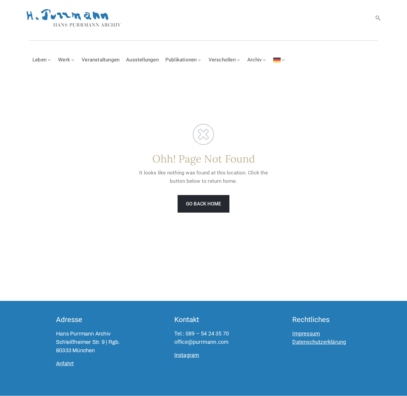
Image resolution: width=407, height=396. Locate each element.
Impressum (306, 333)
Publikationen (181, 60)
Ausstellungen (142, 60)
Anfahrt (65, 363)
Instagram (186, 355)
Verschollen (222, 60)
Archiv (254, 60)
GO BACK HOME (203, 204)
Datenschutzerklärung (319, 342)
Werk (64, 60)
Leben (39, 60)
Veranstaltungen (100, 60)
